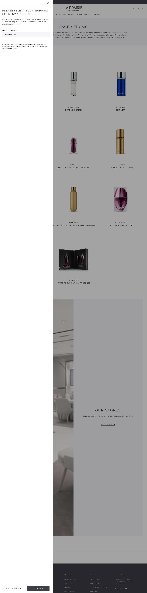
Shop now (38, 588)
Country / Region (9, 30)
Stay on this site (14, 588)
